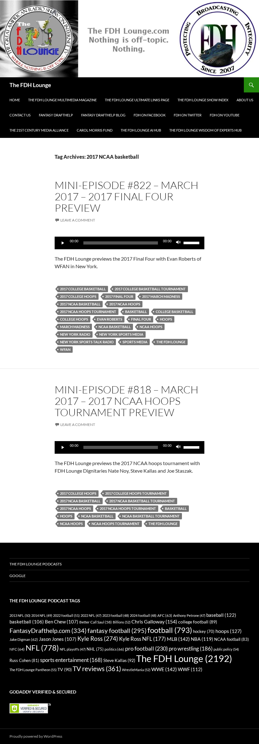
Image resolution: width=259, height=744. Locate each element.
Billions (121, 622)
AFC (164, 615)
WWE (164, 669)
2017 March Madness (161, 296)
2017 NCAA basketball (80, 304)
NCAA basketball (115, 327)
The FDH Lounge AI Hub (141, 130)
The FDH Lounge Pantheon (33, 670)
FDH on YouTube (224, 115)
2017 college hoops (78, 296)
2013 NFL (19, 615)
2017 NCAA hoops (124, 304)
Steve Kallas (119, 660)
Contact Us (20, 115)
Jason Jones (57, 639)
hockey (203, 631)
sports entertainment (71, 660)
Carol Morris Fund (94, 130)
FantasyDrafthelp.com (48, 630)
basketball (136, 312)
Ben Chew (61, 621)
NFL (42, 647)
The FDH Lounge (30, 84)
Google (17, 575)
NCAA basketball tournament (151, 516)
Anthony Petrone (189, 615)
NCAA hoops (151, 327)
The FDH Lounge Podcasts (35, 564)
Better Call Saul (95, 622)
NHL (95, 649)
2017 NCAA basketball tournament (142, 501)
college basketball (174, 312)
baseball (221, 615)
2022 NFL (91, 615)
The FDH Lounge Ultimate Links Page (137, 100)
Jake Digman (23, 639)
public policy (226, 649)
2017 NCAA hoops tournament (88, 312)
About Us (245, 100)
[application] (129, 243)
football (170, 630)
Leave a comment (77, 220)
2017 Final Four (119, 296)
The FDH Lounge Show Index (203, 100)
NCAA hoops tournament (116, 524)
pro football (146, 648)
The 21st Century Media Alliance (39, 130)
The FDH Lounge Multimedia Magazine (62, 100)
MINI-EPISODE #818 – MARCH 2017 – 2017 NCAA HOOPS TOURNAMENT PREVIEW (126, 401)
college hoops (74, 319)
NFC (17, 649)
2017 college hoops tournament (136, 493)
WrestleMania (136, 670)
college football (197, 621)
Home (14, 100)
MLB (178, 639)
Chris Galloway (154, 621)
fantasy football (117, 630)
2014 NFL (41, 615)
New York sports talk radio (87, 342)
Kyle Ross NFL (142, 638)
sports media (135, 342)
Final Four (141, 319)
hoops (166, 319)
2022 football (66, 615)
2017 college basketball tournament (150, 289)
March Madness (75, 327)
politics (114, 649)
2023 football (115, 615)
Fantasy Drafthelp (56, 115)
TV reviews (97, 668)
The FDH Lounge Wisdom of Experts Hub (205, 130)
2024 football (143, 615)
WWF (190, 669)
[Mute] (178, 243)
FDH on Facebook (150, 115)
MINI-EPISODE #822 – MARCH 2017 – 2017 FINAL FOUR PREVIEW (126, 196)
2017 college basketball (83, 289)
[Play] (63, 243)
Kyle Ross (97, 638)
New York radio (75, 334)
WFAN (65, 349)
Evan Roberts (109, 319)
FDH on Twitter (188, 115)
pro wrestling (191, 648)
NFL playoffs (73, 649)
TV (64, 669)
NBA (202, 639)
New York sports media (121, 334)
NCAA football (231, 639)
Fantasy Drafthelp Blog (103, 115)
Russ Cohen (24, 660)
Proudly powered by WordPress (35, 736)
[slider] (192, 242)
